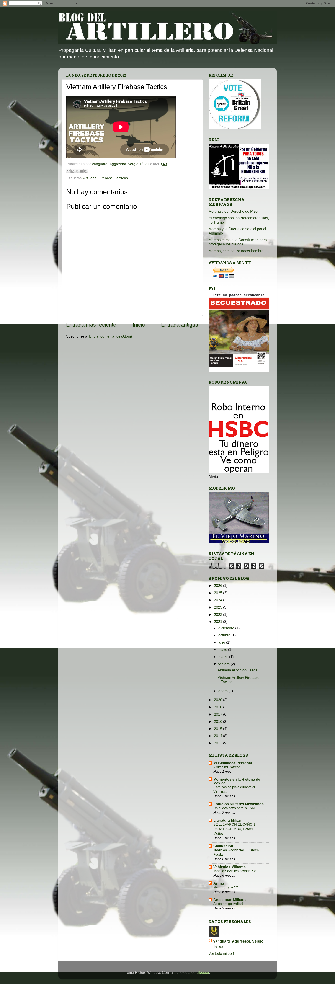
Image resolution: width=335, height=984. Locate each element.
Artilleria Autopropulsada (238, 670)
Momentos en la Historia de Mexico (236, 781)
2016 (218, 721)
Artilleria (90, 178)
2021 (218, 622)
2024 (218, 600)
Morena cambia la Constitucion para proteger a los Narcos (238, 242)
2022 (218, 614)
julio (222, 642)
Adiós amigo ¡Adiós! (228, 904)
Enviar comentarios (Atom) (110, 336)
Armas (219, 883)
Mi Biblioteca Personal (232, 763)
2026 (218, 586)
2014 (218, 736)
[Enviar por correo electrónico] (68, 171)
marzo (223, 657)
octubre (224, 635)
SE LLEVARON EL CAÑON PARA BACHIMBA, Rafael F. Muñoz (234, 828)
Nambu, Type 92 (225, 887)
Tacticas (121, 178)
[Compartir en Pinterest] (85, 171)
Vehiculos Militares (229, 867)
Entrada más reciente (91, 325)
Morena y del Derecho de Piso (233, 211)
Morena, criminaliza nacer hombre (236, 251)
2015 (218, 729)
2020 (218, 700)
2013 (218, 743)
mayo (223, 649)
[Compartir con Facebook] (81, 171)
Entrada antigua (179, 325)
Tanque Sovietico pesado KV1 (235, 871)
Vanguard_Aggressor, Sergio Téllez (238, 943)
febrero (224, 664)
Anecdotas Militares (230, 900)
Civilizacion (223, 846)
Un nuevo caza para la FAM (234, 808)
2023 (218, 607)
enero (223, 691)
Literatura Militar (227, 820)
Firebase (105, 178)
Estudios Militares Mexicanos (238, 804)
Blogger (202, 972)
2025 (218, 593)
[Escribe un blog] (72, 171)
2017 (218, 714)
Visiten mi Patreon (226, 767)
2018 (218, 707)
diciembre (226, 628)
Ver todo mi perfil (222, 953)
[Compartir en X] (77, 171)
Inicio (139, 325)
